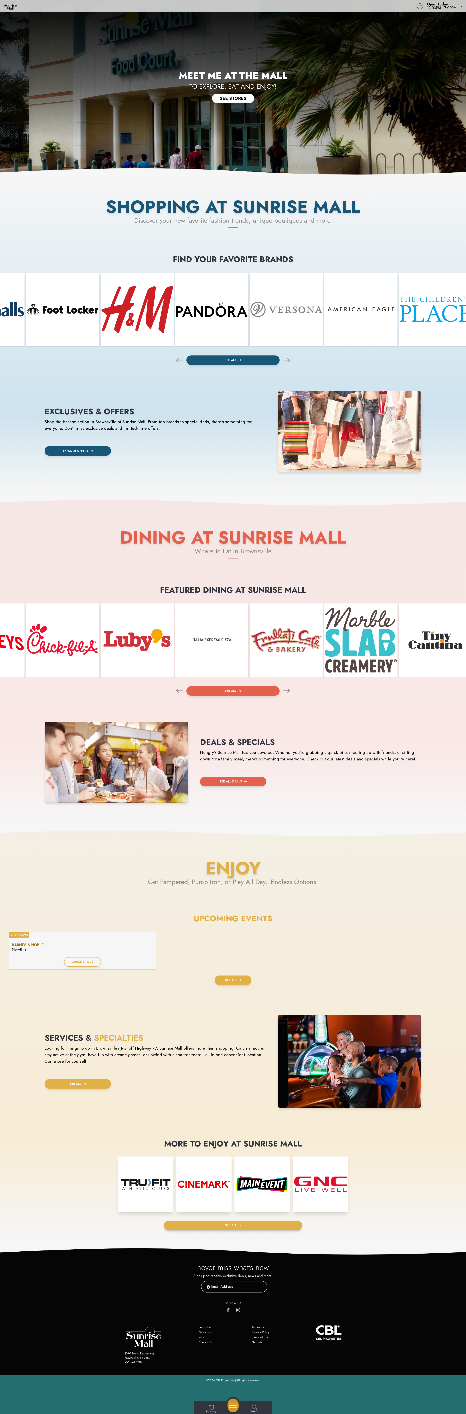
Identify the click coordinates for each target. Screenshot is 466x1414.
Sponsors (258, 1327)
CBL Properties (225, 1380)
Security (257, 1342)
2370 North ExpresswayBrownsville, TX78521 (139, 1355)
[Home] (175, 5)
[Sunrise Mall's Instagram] (238, 1309)
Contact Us (205, 1342)
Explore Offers (75, 451)
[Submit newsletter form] (260, 1286)
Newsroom (205, 1332)
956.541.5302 (134, 1362)
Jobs (201, 1337)
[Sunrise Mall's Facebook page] (229, 1309)
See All (231, 360)
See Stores (233, 98)
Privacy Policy (260, 1332)
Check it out (82, 962)
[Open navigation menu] (233, 1405)
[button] (443, 5)
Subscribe (205, 1327)
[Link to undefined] (62, 309)
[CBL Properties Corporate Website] (316, 1332)
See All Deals (231, 781)
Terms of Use (260, 1337)
